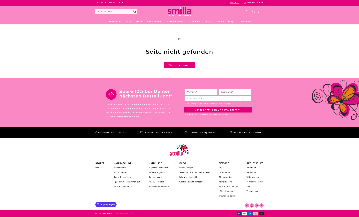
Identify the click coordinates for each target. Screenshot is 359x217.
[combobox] (116, 11)
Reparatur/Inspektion (123, 186)
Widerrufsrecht (253, 177)
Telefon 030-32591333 (228, 186)
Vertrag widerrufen (255, 181)
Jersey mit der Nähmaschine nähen (194, 172)
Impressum (251, 168)
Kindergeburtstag (156, 181)
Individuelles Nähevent (159, 186)
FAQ (220, 168)
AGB (248, 186)
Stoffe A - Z (100, 168)
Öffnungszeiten (225, 177)
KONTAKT (234, 3)
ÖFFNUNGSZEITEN (255, 3)
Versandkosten (253, 191)
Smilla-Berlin (107, 213)
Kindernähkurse (156, 177)
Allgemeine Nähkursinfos (159, 168)
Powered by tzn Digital (124, 213)
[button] (139, 21)
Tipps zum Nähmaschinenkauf (127, 181)
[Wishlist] (246, 11)
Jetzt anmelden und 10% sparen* (218, 109)
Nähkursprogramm (157, 172)
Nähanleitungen (186, 168)
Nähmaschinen (120, 168)
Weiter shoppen (179, 65)
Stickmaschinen (120, 172)
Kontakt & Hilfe (225, 181)
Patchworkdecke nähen (189, 177)
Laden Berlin (224, 172)
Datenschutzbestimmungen (220, 103)
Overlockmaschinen (122, 177)
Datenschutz (252, 172)
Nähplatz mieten (226, 191)
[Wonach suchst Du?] (134, 11)
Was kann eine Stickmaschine (192, 181)
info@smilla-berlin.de (228, 196)
